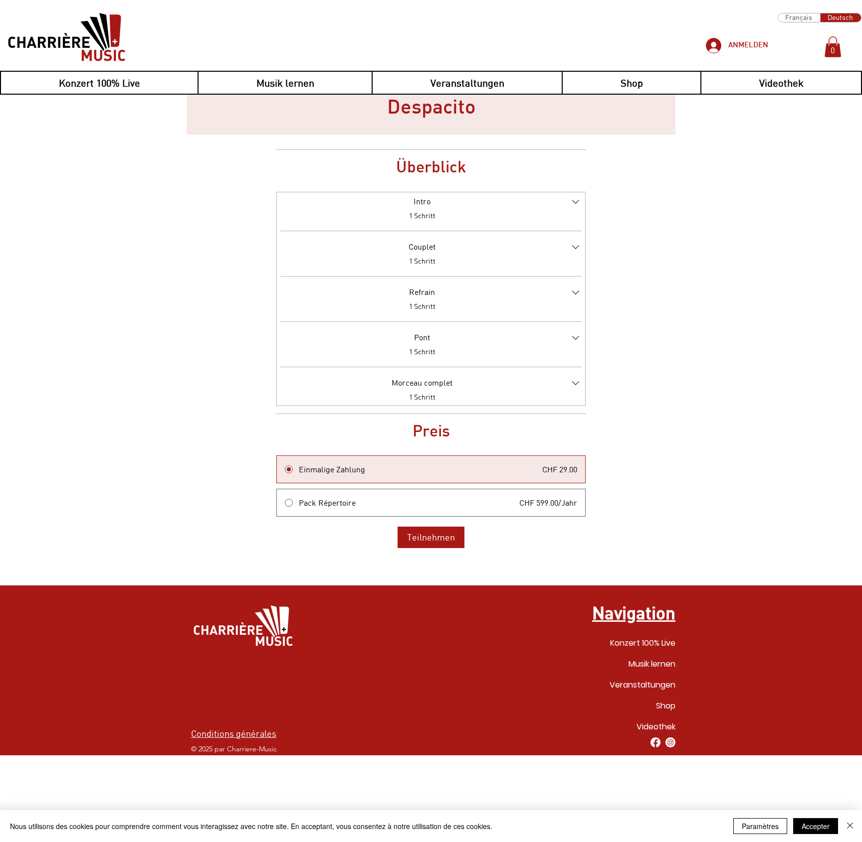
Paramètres (760, 826)
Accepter (816, 826)
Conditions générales (233, 733)
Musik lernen (652, 664)
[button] (833, 46)
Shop (665, 705)
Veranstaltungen (642, 685)
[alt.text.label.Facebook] (655, 742)
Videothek (656, 726)
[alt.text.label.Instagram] (670, 742)
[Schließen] (850, 826)
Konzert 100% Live (642, 643)
